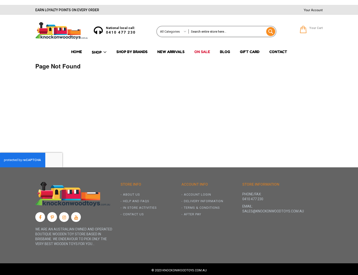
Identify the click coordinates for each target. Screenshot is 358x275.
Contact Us (133, 214)
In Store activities (140, 207)
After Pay (192, 214)
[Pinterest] (52, 217)
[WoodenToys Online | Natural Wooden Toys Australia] (61, 30)
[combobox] (232, 31)
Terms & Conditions (202, 207)
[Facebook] (40, 217)
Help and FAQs (136, 201)
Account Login (197, 194)
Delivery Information (203, 201)
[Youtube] (76, 217)
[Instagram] (64, 217)
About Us (131, 194)
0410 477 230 (121, 32)
